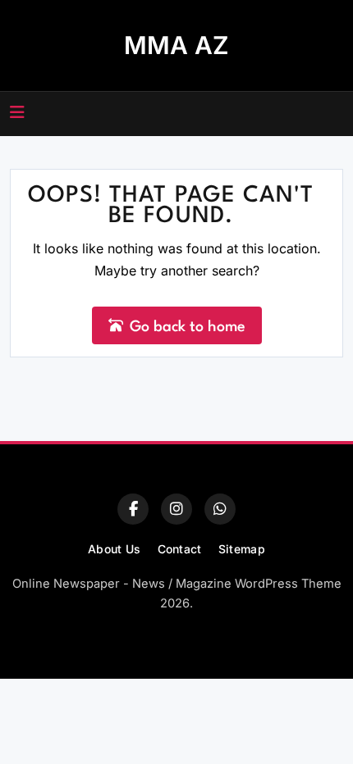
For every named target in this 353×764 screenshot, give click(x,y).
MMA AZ (176, 45)
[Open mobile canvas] (17, 112)
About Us (114, 549)
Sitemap (241, 549)
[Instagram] (176, 509)
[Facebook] (133, 509)
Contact (180, 549)
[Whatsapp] (220, 509)
